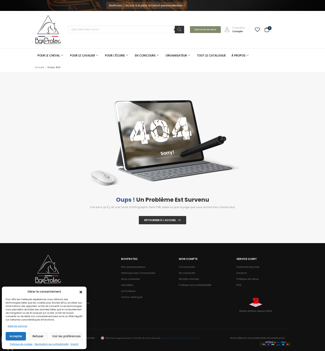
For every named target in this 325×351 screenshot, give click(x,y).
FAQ (238, 285)
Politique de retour (247, 279)
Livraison (241, 273)
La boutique (128, 291)
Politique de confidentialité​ (195, 285)
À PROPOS (238, 55)
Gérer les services (17, 326)
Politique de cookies (21, 344)
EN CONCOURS (145, 55)
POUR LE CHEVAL (48, 55)
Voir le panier (187, 267)
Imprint (74, 344)
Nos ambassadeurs (133, 267)
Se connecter (187, 273)
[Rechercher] (179, 29)
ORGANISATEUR (176, 55)
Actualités (127, 285)
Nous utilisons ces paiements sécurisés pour (257, 338)
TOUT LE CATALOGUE (211, 55)
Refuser (38, 336)
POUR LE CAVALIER (82, 55)
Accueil (39, 67)
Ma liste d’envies (189, 279)
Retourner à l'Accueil (160, 220)
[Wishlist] (257, 29)
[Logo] (48, 29)
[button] (81, 292)
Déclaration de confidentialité (51, 344)
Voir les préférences (66, 336)
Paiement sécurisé (247, 267)
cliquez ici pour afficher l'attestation (180, 338)
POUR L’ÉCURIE (115, 55)
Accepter (15, 336)
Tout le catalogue (132, 297)
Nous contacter (130, 279)
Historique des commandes (138, 273)
